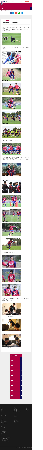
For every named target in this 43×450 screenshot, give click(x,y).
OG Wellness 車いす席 (4, 438)
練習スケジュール (16, 421)
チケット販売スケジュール (4, 431)
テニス (27, 410)
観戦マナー (15, 410)
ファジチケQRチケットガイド (5, 432)
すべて (2, 408)
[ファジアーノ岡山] (1, 3)
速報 (1, 420)
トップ (2, 10)
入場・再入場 (3, 427)
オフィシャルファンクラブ (4, 439)
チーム (14, 418)
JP (5, 2)
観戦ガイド (2, 422)
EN (5, 3)
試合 (1, 410)
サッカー (27, 408)
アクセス (14, 407)
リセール (2, 433)
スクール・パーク (3, 415)
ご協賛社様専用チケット (4, 440)
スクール (27, 407)
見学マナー (15, 415)
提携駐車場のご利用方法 (17, 411)
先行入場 (2, 426)
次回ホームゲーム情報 (4, 421)
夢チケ (2, 434)
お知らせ (7, 20)
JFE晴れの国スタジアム (17, 408)
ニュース (4, 10)
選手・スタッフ (16, 420)
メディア (2, 411)
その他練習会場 (16, 416)
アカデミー (15, 422)
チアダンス (27, 409)
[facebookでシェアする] (11, 13)
